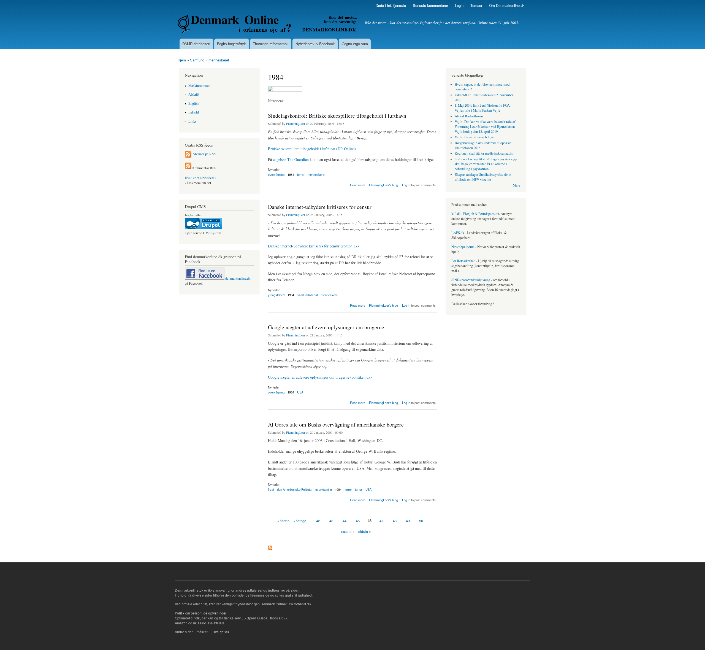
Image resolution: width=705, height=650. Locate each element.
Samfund (197, 60)
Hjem (182, 60)
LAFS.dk (457, 232)
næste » (347, 531)
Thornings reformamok (271, 43)
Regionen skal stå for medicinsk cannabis (484, 153)
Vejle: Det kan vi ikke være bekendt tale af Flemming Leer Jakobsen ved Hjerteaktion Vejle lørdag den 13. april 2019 (485, 126)
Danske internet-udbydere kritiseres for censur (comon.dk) (313, 246)
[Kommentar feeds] (188, 168)
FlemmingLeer (295, 123)
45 (358, 520)
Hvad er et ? (200, 178)
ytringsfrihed (276, 295)
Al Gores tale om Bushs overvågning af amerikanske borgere (336, 424)
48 (395, 520)
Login (459, 5)
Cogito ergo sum (355, 43)
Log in (406, 185)
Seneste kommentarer (430, 5)
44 (344, 520)
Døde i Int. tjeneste (391, 5)
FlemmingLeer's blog (383, 185)
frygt (271, 489)
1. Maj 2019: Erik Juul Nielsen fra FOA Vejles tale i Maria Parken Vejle (482, 108)
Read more (357, 184)
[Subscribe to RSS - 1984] (270, 546)
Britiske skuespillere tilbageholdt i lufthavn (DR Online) (312, 148)
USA (300, 392)
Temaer (476, 5)
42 (318, 520)
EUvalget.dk (219, 631)
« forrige (299, 520)
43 (331, 520)
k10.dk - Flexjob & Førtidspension (475, 213)
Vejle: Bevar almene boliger (475, 137)
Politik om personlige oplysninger (201, 613)
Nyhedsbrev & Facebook (315, 43)
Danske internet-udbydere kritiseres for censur (320, 207)
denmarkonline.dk (237, 278)
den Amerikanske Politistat (294, 489)
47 (381, 520)
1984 (291, 174)
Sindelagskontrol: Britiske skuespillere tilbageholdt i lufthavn (337, 115)
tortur (358, 489)
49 (408, 520)
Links (192, 121)
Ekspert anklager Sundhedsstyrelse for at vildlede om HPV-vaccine (483, 177)
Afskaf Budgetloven (469, 116)
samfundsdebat (307, 295)
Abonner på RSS (204, 154)
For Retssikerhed (463, 260)
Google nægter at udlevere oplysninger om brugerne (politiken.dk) (320, 377)
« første (283, 520)
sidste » (364, 531)
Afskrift (193, 94)
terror (301, 174)
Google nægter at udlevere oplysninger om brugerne (326, 327)
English (193, 103)
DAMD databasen (196, 43)
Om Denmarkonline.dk (507, 5)
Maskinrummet (199, 85)
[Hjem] (268, 25)
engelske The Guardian (291, 159)
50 (421, 520)
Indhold (193, 112)
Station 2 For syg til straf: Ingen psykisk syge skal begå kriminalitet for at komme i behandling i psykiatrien (486, 164)
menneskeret (218, 60)
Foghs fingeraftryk (231, 43)
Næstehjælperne (462, 246)
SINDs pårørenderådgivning (470, 279)
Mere (516, 185)
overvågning (276, 174)
